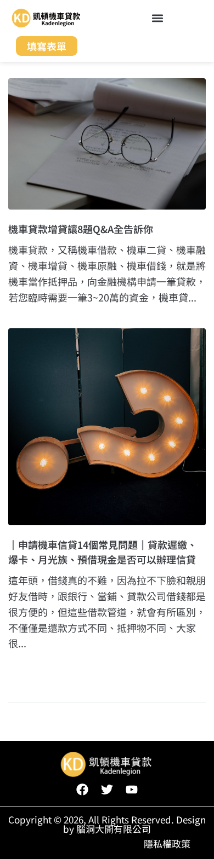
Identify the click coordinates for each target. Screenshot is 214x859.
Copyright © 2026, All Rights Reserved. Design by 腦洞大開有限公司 (107, 823)
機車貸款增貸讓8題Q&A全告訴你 (80, 229)
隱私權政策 (167, 843)
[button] (157, 18)
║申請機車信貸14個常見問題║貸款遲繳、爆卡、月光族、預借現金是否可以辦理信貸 (102, 551)
